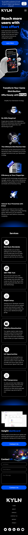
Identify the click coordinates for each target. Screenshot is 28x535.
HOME (14, 505)
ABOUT (14, 509)
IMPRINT (14, 519)
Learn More (24, 3)
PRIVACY (14, 523)
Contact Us (14, 444)
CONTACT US (14, 516)
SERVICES (14, 512)
